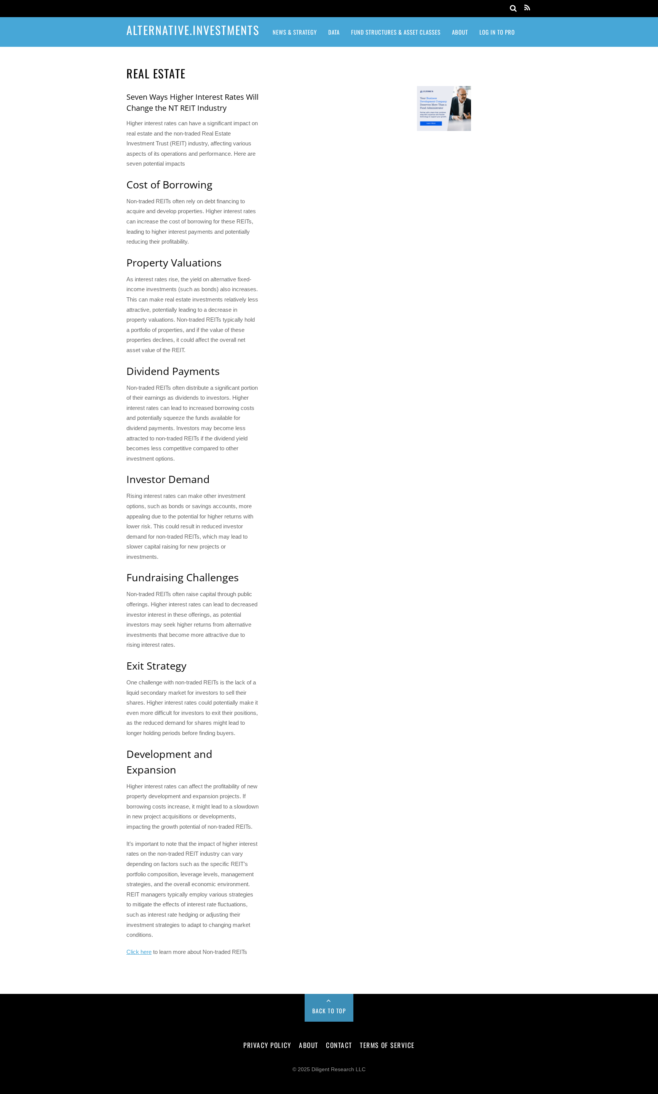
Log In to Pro (497, 32)
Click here (139, 952)
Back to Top (329, 1010)
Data (334, 32)
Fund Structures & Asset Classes (396, 32)
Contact (339, 1045)
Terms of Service (387, 1045)
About (460, 32)
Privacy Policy (267, 1045)
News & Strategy (295, 32)
